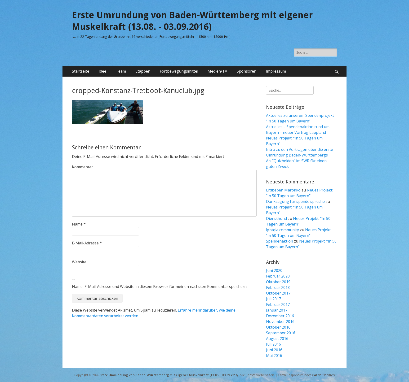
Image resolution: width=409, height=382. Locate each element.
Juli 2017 (273, 298)
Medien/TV (217, 71)
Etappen (142, 71)
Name (79, 224)
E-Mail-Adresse (87, 243)
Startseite (80, 71)
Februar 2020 (278, 276)
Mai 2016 (274, 355)
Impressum (276, 71)
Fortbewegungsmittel (179, 71)
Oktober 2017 (278, 293)
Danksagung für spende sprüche (295, 201)
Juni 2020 (274, 270)
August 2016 (277, 338)
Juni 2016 (274, 349)
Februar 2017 (278, 304)
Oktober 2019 (278, 281)
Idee (102, 71)
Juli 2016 (273, 344)
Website (79, 262)
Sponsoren (246, 71)
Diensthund (276, 218)
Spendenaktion (279, 241)
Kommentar (82, 166)
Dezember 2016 (280, 315)
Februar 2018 (278, 287)
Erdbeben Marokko (283, 190)
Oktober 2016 (278, 327)
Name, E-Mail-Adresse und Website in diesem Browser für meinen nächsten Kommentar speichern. (159, 286)
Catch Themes (323, 375)
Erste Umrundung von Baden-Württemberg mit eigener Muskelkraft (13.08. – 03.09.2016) (169, 375)
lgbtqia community (282, 229)
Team (121, 71)
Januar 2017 (276, 310)
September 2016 (280, 332)
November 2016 (280, 321)
